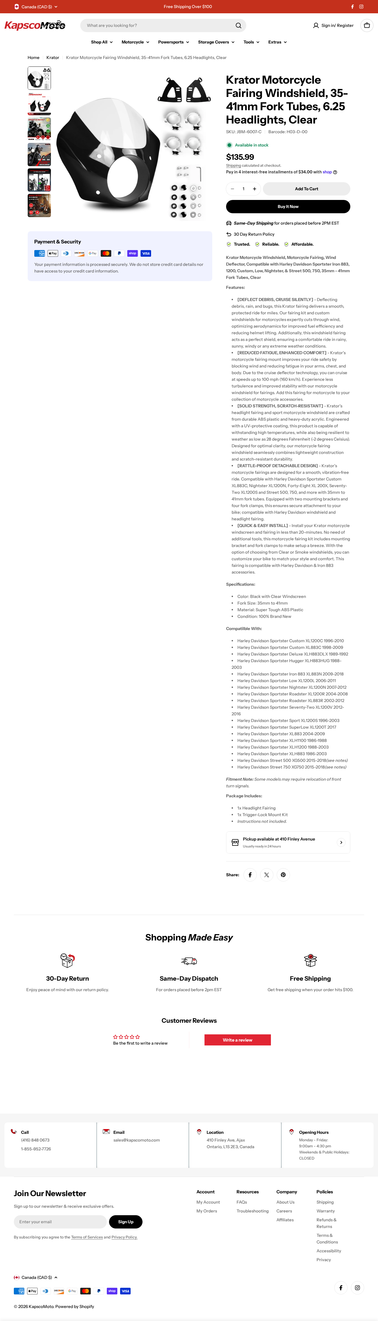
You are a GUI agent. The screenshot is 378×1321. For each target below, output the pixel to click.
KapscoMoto (41, 1306)
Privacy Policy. (125, 1237)
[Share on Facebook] (250, 874)
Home (34, 57)
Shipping (233, 165)
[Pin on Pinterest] (283, 874)
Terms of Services (87, 1237)
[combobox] (163, 25)
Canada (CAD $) (37, 6)
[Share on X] (266, 874)
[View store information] (341, 842)
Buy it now (288, 206)
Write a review (237, 1040)
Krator (52, 57)
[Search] (238, 25)
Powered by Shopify (74, 1306)
